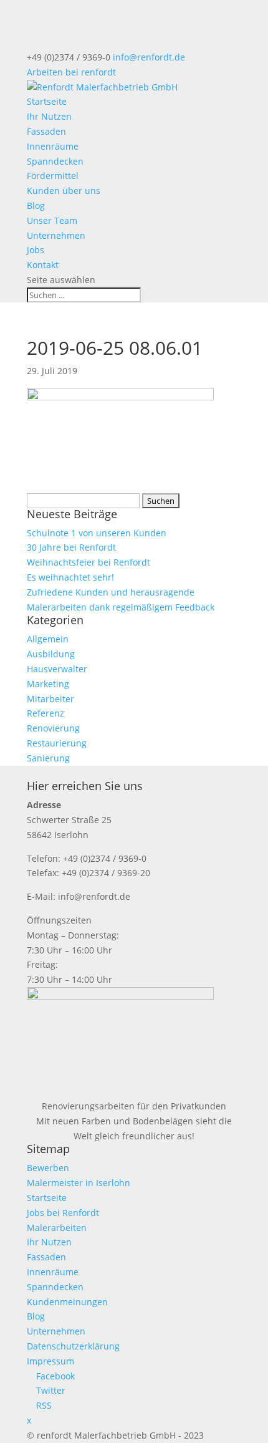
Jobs (35, 250)
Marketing (48, 684)
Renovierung (53, 728)
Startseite (47, 101)
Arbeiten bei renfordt (71, 72)
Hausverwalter (57, 669)
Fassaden (46, 131)
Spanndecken (55, 161)
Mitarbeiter (50, 699)
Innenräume (53, 146)
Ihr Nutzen (49, 116)
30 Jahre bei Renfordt (71, 547)
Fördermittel (53, 175)
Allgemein (48, 639)
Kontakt (43, 265)
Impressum (50, 1361)
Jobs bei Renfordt (63, 1213)
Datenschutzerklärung (73, 1346)
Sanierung (48, 758)
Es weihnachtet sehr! (70, 577)
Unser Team (52, 220)
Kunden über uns (63, 190)
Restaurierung (57, 743)
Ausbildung (51, 654)
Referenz (45, 713)
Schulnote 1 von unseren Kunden (96, 533)
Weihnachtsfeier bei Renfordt (88, 562)
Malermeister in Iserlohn (78, 1183)
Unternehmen (56, 235)
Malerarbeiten (57, 1227)
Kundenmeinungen (67, 1302)
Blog (36, 205)
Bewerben (48, 1168)
